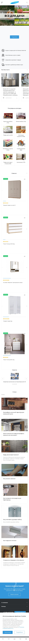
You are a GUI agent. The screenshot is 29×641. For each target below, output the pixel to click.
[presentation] (2, 190)
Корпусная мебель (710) (7, 122)
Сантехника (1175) (21, 162)
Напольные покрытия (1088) (21, 136)
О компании (4, 602)
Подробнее (19, 632)
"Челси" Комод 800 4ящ (9, 359)
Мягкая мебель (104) (21, 121)
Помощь (3, 606)
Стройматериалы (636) (21, 149)
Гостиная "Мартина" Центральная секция (12, 282)
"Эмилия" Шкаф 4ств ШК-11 (9, 205)
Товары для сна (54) (8, 135)
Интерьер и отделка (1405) (8, 149)
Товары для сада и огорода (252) (7, 163)
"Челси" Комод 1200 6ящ (9, 243)
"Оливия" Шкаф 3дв (7, 321)
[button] (14, 24)
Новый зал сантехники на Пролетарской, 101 (14, 381)
